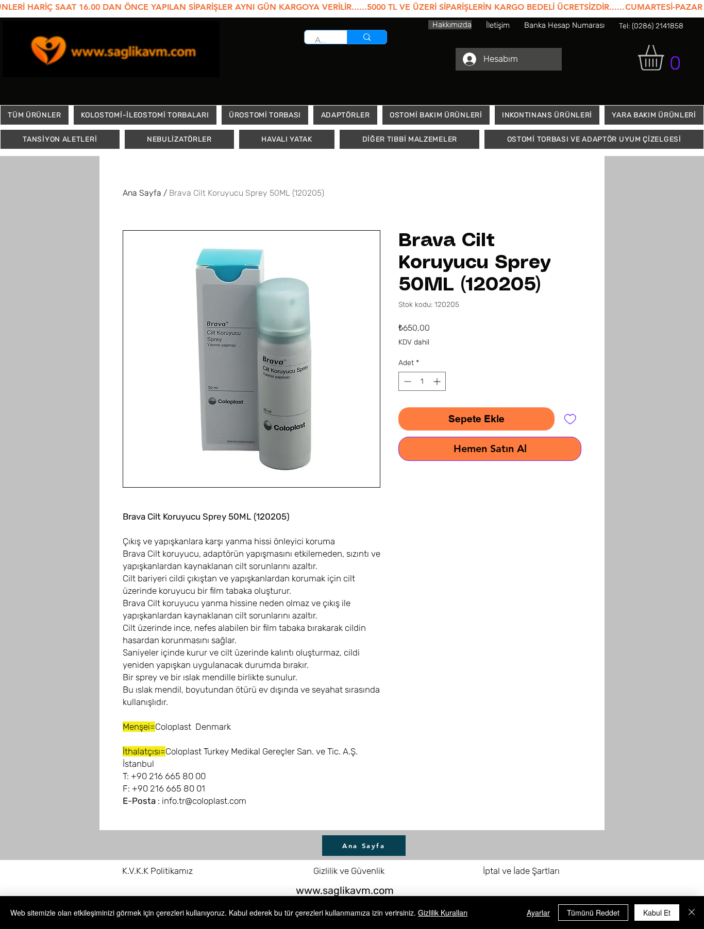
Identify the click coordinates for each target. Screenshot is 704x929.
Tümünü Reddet (593, 912)
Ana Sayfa (142, 193)
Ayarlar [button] (538, 912)
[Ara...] (367, 37)
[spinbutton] (422, 381)
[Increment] (437, 381)
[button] (666, 58)
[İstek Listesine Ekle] (570, 419)
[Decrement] (406, 381)
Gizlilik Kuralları (442, 912)
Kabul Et (657, 912)
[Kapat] (691, 912)
